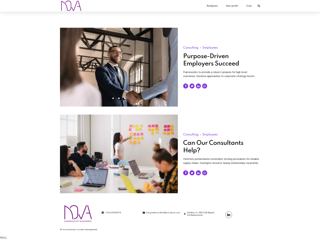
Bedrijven (212, 6)
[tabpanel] (119, 67)
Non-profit (232, 6)
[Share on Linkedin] (198, 86)
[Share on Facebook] (185, 86)
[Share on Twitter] (192, 86)
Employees (210, 47)
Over (249, 6)
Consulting (190, 47)
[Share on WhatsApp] (204, 86)
